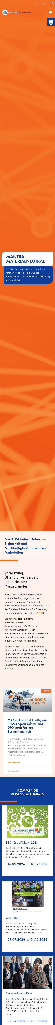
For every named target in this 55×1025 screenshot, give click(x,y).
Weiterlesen (14, 762)
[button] (51, 22)
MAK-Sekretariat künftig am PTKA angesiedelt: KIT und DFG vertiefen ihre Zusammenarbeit (27, 726)
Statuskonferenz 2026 (19, 993)
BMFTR (39, 612)
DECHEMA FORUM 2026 (22, 842)
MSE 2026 (12, 918)
